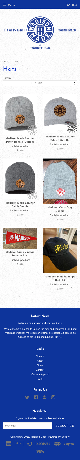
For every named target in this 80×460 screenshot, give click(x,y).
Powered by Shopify (59, 436)
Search (40, 356)
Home (5, 61)
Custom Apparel (40, 374)
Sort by (7, 78)
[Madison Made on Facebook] (36, 398)
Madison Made (39, 436)
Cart (74, 5)
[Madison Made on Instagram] (53, 398)
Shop (40, 365)
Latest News (40, 316)
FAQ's (40, 379)
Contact (40, 369)
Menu (11, 5)
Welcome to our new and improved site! (40, 323)
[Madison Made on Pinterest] (44, 398)
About (40, 360)
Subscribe (64, 425)
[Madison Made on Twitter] (27, 398)
